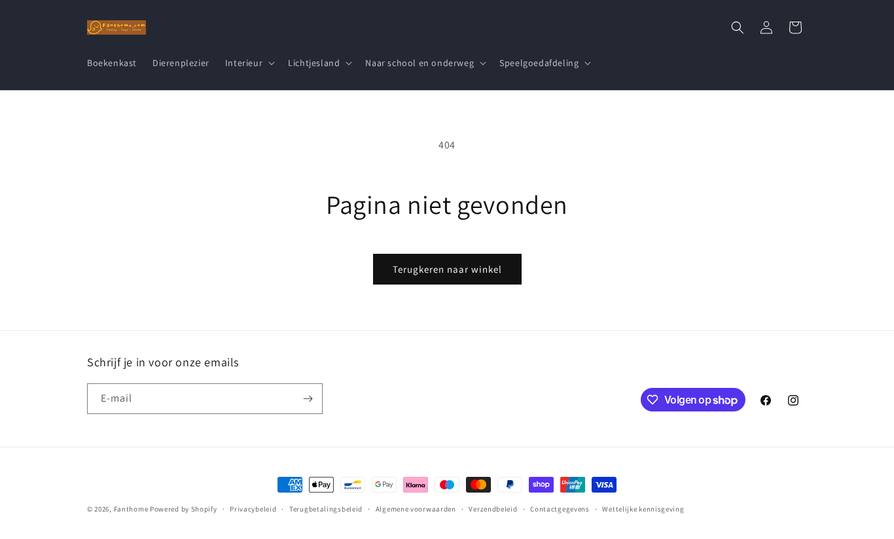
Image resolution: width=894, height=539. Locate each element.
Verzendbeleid (493, 508)
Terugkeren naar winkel (447, 269)
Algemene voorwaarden (416, 508)
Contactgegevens (560, 508)
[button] (248, 63)
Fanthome (131, 508)
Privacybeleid (253, 508)
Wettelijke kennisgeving (643, 508)
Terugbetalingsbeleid (326, 508)
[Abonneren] (307, 398)
